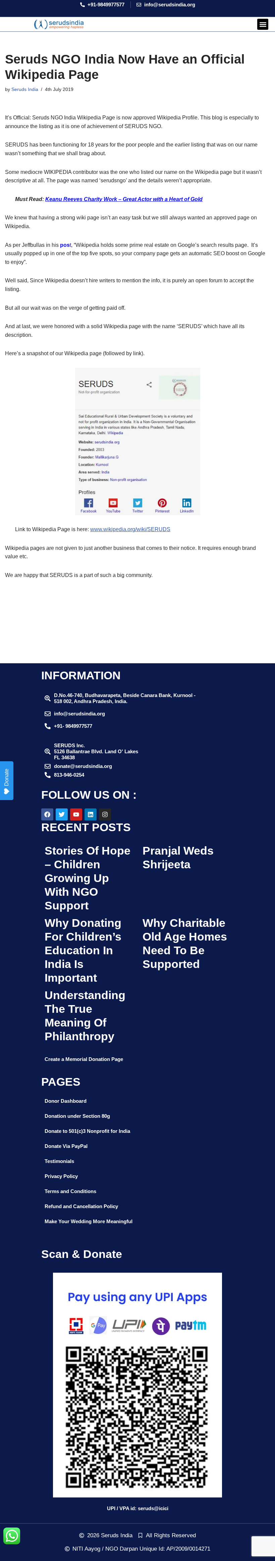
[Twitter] (62, 814)
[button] (262, 24)
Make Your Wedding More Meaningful (88, 1221)
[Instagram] (105, 814)
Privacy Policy (61, 1176)
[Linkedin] (91, 814)
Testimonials (59, 1161)
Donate (6, 777)
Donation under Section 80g (77, 1116)
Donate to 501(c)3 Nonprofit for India (87, 1131)
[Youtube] (76, 814)
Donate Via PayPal (66, 1146)
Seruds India (24, 89)
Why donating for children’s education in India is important (83, 950)
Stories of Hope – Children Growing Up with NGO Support (87, 877)
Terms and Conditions (70, 1191)
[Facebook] (47, 814)
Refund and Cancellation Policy (81, 1206)
